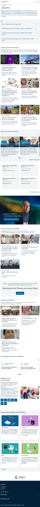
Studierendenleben (18, 12)
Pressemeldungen (7, 13)
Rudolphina (35, 51)
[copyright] (18, 63)
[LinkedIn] (3, 491)
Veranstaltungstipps (30, 12)
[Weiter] (38, 134)
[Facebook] (8, 491)
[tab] (19, 374)
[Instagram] (1, 491)
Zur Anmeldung (20, 293)
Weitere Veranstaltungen (34, 191)
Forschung (3, 12)
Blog (13, 303)
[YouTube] (6, 491)
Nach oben (4, 469)
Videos (23, 12)
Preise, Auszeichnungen (10, 232)
